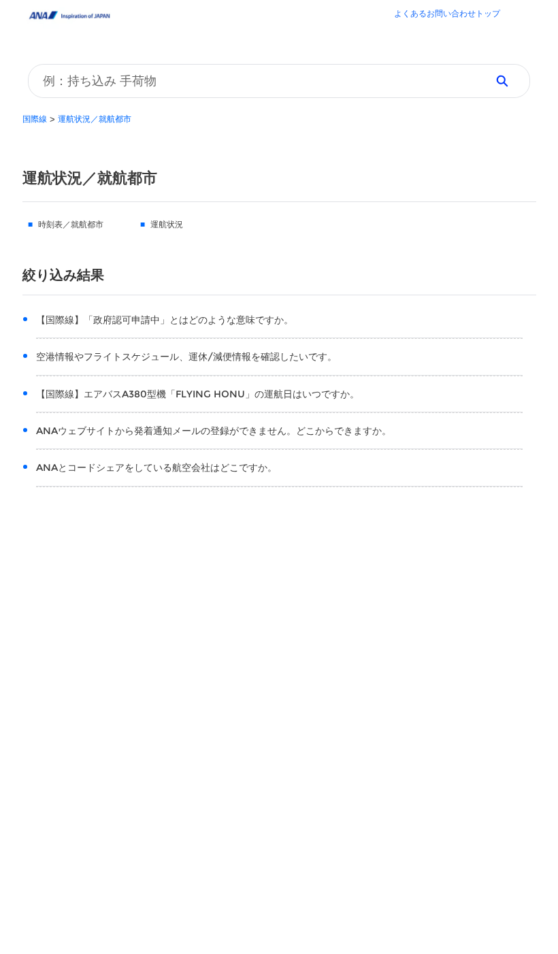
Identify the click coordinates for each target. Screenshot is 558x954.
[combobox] (252, 81)
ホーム (447, 15)
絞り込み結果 (63, 275)
